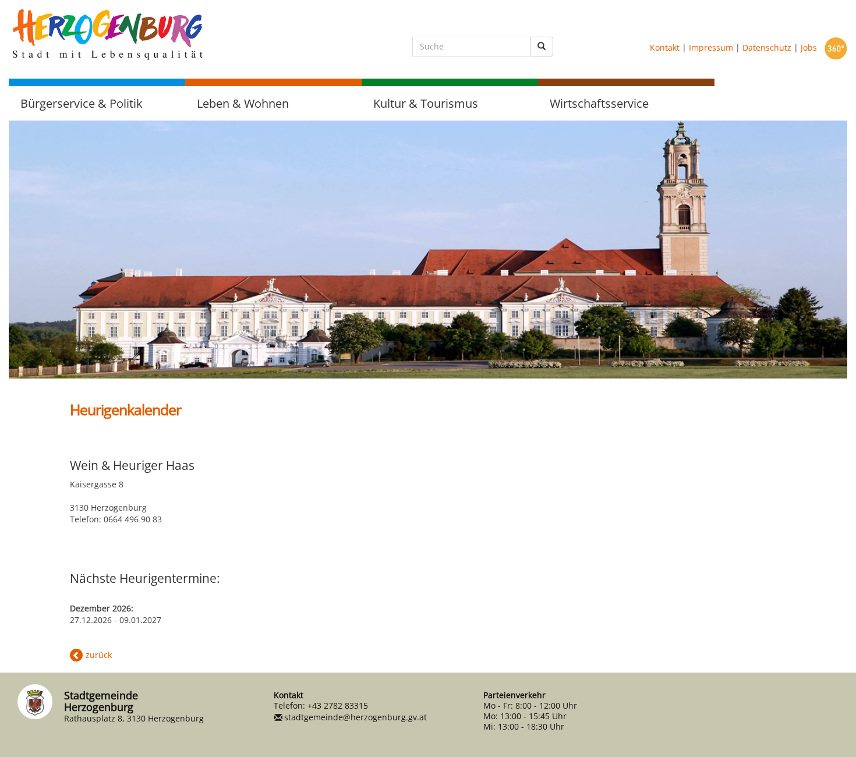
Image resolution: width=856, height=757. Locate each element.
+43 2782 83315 (337, 705)
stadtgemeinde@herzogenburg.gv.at (355, 717)
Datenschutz (766, 47)
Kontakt (665, 47)
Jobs (809, 47)
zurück (99, 654)
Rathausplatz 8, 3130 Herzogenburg (134, 718)
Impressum (711, 47)
